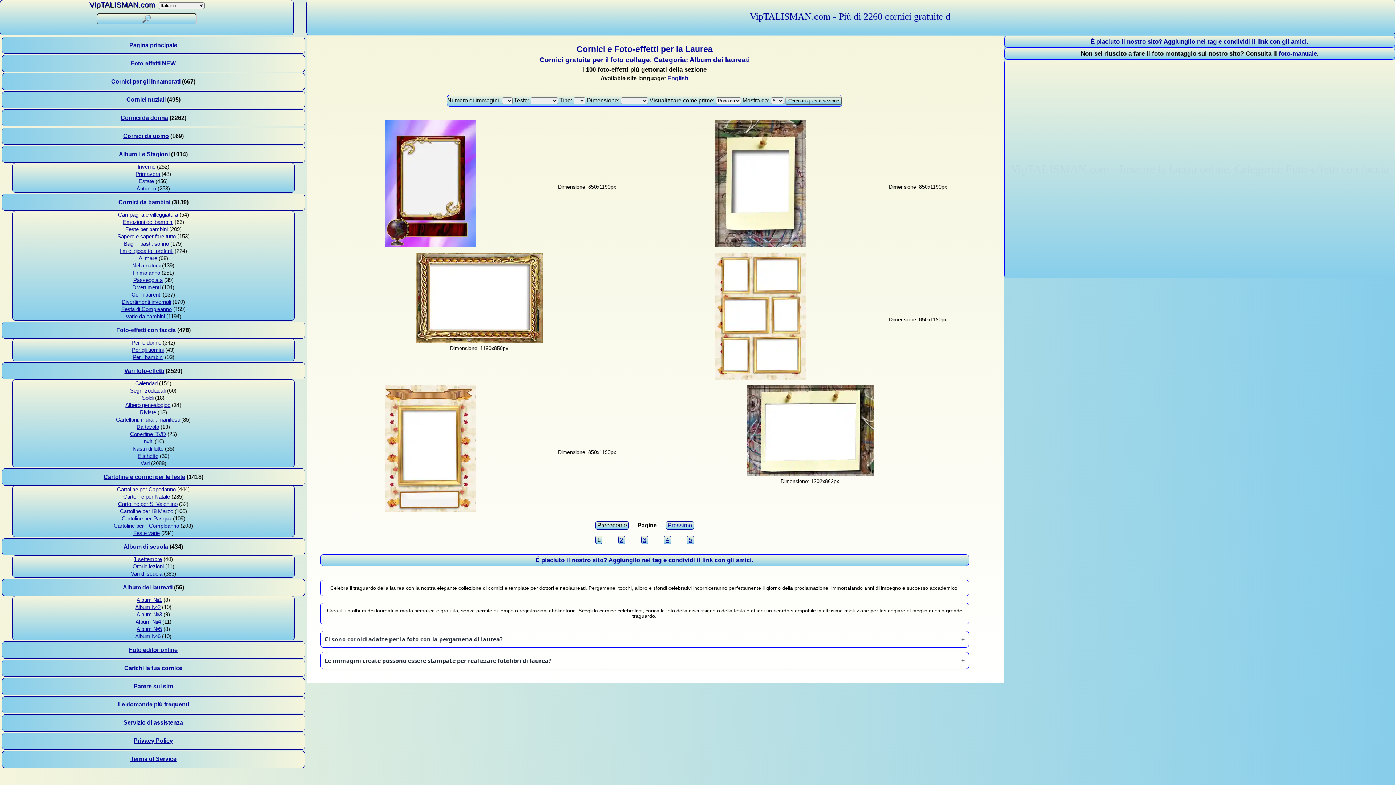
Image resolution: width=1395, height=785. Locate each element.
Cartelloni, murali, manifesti (148, 420)
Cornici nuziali (146, 100)
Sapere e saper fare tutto (146, 236)
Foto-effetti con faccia (146, 330)
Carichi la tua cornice (153, 668)
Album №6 (148, 636)
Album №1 (149, 600)
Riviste (148, 412)
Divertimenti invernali (146, 302)
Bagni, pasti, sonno (146, 244)
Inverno (146, 167)
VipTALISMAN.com (122, 4)
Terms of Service (153, 759)
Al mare (148, 258)
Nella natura (146, 266)
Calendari (146, 383)
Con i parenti (146, 295)
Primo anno (146, 273)
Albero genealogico (147, 405)
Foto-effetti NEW (153, 63)
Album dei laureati (148, 587)
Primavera (148, 174)
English (677, 78)
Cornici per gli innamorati (146, 81)
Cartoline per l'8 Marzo (146, 511)
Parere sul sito (153, 686)
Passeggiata (148, 280)
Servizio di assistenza (153, 723)
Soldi (148, 398)
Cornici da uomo (146, 136)
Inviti (147, 441)
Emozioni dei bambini (148, 222)
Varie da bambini (145, 316)
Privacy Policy (153, 741)
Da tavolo (148, 427)
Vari (145, 463)
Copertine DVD (148, 434)
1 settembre (148, 559)
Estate (146, 181)
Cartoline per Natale (146, 497)
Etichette (148, 456)
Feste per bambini (146, 229)
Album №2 (148, 607)
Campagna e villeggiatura (148, 215)
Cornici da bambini (144, 202)
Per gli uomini (148, 350)
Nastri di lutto (148, 449)
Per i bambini (148, 357)
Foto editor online (153, 650)
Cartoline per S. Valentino (148, 504)
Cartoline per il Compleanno (146, 526)
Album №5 (149, 629)
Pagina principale (153, 45)
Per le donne (146, 343)
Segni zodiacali (148, 391)
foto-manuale (1298, 53)
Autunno (146, 189)
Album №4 (148, 622)
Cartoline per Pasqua (146, 519)
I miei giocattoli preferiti (146, 251)
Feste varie (146, 533)
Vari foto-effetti (144, 371)
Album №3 (149, 614)
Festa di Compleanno (146, 309)
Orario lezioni (148, 566)
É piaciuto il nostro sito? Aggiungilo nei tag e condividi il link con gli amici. (644, 560)
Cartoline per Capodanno (146, 489)
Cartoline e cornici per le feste (144, 477)
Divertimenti (146, 287)
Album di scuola (146, 547)
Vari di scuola (146, 574)
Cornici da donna (144, 118)
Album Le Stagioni (144, 154)
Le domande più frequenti (153, 704)
